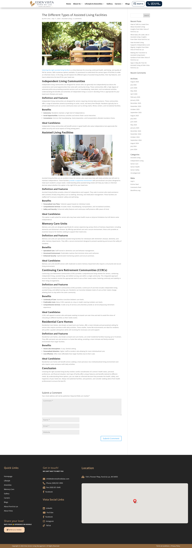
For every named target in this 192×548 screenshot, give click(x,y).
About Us (77, 4)
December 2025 (135, 103)
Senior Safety (134, 170)
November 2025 (135, 106)
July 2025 (133, 119)
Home (68, 4)
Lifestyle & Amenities (93, 4)
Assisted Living (67, 19)
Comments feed (135, 187)
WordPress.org (135, 190)
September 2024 (136, 140)
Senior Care (134, 164)
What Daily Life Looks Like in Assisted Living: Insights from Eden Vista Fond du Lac (140, 37)
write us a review (15, 530)
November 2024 (135, 134)
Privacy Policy (175, 546)
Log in (132, 181)
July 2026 (133, 85)
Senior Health (135, 167)
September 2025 (136, 112)
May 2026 (133, 91)
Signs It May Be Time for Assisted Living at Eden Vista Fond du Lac (140, 65)
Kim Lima (47, 19)
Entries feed (134, 184)
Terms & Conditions (163, 546)
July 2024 (133, 146)
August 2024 (134, 143)
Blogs (127, 4)
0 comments (77, 19)
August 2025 (134, 116)
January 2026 (134, 100)
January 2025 (134, 128)
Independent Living (137, 161)
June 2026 (133, 88)
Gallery (110, 4)
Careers (118, 4)
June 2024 (133, 149)
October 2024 (135, 137)
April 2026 (133, 94)
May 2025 (133, 125)
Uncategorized (135, 173)
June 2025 (133, 122)
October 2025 (135, 109)
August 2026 (134, 82)
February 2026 (135, 97)
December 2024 (135, 131)
